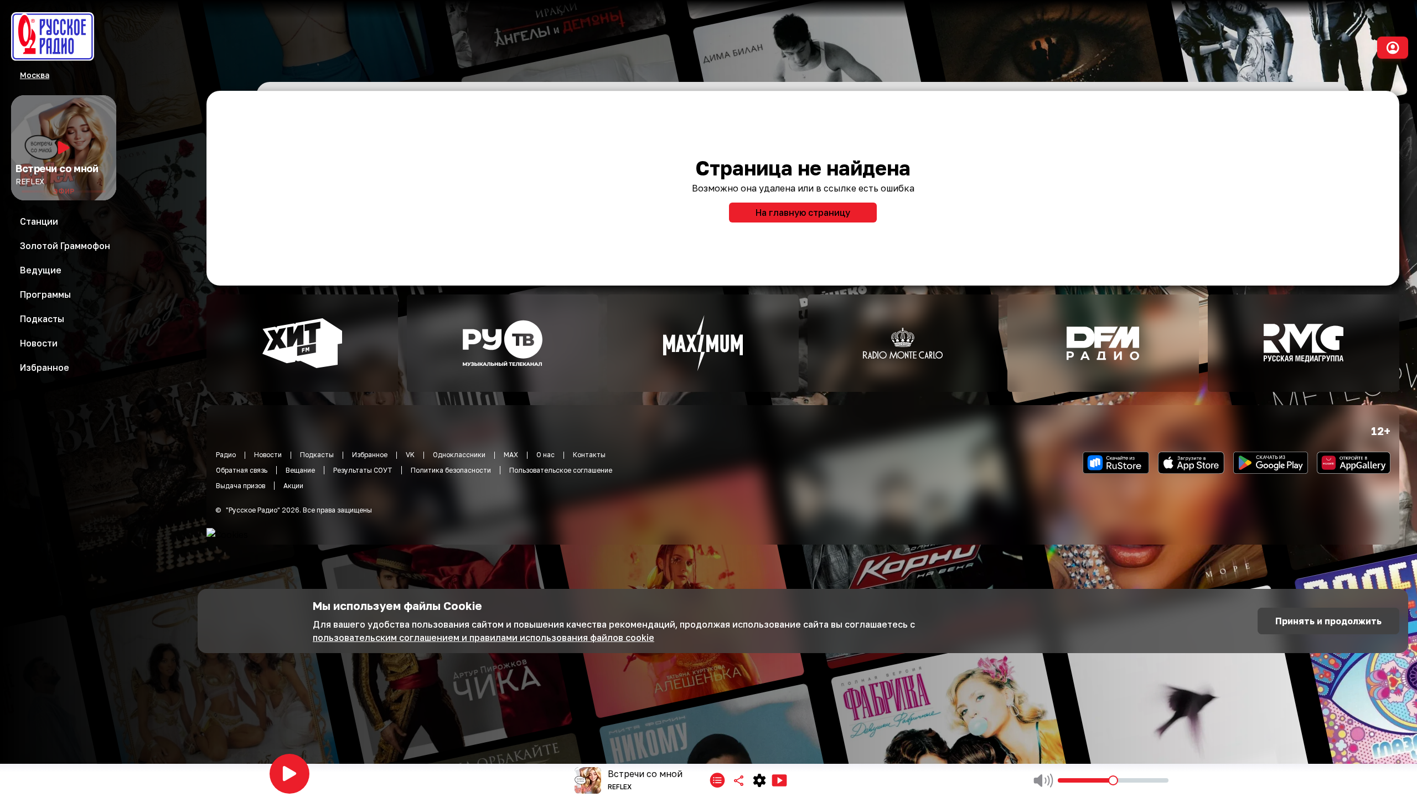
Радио (226, 455)
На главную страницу (803, 212)
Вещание (300, 470)
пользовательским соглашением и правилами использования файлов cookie (483, 637)
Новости (268, 455)
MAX (511, 455)
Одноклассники (459, 455)
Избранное (369, 455)
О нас (545, 455)
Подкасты (317, 455)
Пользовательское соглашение (560, 470)
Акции (293, 486)
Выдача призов (240, 486)
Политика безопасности (451, 470)
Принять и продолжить (1328, 621)
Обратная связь (241, 470)
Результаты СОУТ (362, 470)
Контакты (589, 455)
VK (410, 455)
